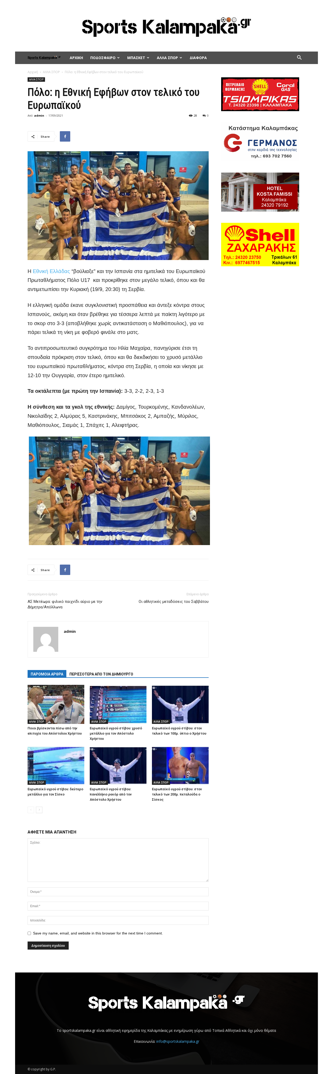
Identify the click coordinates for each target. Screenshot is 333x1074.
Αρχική (33, 72)
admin (39, 115)
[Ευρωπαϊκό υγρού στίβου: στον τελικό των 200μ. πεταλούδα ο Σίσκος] (180, 765)
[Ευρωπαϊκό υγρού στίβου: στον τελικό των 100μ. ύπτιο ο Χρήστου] (180, 704)
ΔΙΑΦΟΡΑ (198, 57)
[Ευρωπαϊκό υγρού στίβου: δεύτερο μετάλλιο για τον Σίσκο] (56, 765)
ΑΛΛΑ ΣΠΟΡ (167, 57)
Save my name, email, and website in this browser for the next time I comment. (98, 933)
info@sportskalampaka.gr (177, 1041)
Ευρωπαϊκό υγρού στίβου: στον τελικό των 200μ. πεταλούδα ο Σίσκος (177, 794)
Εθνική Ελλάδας (51, 271)
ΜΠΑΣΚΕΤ (136, 57)
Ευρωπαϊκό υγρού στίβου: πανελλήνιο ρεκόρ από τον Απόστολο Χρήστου (111, 794)
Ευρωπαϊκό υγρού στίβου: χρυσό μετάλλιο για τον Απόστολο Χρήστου (116, 733)
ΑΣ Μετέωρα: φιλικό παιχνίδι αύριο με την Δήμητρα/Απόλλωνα (65, 604)
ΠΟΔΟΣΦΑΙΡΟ (103, 57)
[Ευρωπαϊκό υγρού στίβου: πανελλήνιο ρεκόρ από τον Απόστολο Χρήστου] (118, 765)
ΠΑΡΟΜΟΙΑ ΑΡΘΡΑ (47, 674)
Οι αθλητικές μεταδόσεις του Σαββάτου (174, 601)
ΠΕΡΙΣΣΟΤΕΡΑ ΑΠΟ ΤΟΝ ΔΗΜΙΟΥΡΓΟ (101, 674)
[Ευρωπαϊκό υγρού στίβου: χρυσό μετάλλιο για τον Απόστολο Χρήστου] (118, 704)
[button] (299, 58)
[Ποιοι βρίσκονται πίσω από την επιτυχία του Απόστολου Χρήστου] (56, 704)
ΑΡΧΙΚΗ (76, 57)
